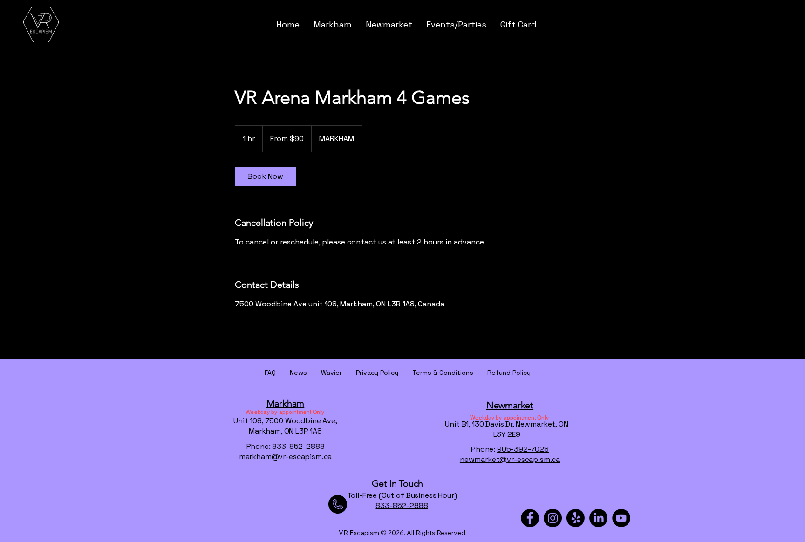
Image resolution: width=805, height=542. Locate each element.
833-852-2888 (401, 505)
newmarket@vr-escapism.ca (510, 459)
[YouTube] (621, 518)
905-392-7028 (523, 449)
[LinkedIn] (598, 518)
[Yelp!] (575, 518)
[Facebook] (530, 518)
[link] (265, 176)
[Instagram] (553, 518)
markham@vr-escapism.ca (285, 456)
